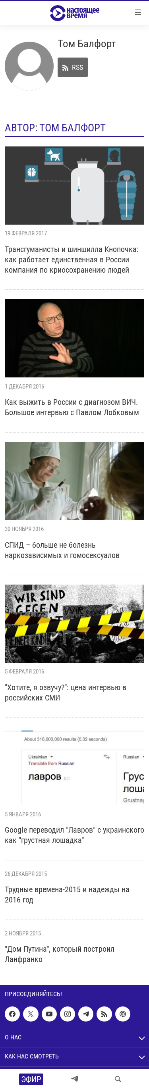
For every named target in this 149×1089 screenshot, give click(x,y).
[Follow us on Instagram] (67, 1014)
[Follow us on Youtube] (49, 1014)
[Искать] (118, 1079)
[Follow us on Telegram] (85, 1014)
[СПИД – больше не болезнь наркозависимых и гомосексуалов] (74, 481)
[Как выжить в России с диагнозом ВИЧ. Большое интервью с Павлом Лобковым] (74, 338)
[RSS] (104, 1014)
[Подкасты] (122, 1014)
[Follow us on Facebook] (12, 1014)
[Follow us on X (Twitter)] (30, 1014)
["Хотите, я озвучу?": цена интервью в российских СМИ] (74, 624)
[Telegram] (74, 1079)
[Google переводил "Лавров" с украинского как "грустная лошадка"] (74, 766)
